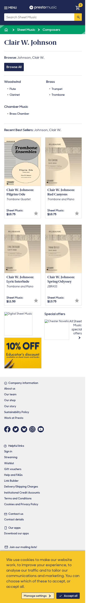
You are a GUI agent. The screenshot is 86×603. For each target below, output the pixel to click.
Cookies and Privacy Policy (21, 504)
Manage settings (35, 596)
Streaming (10, 457)
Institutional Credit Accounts (22, 492)
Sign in (8, 451)
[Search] (78, 17)
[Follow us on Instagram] (33, 429)
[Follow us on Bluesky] (25, 429)
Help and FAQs (13, 475)
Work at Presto (13, 418)
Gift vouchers (12, 469)
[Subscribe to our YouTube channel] (42, 429)
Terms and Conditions (18, 498)
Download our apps (16, 533)
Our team (10, 394)
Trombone (58, 95)
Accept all (70, 596)
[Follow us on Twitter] (17, 429)
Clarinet (15, 95)
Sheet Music (25, 29)
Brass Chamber (19, 113)
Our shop (10, 400)
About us (9, 388)
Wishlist (9, 463)
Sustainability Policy (16, 412)
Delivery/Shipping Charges (21, 486)
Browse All (14, 67)
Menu (12, 8)
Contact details (14, 519)
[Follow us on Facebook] (8, 429)
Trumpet (57, 89)
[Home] (6, 29)
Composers (51, 29)
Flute (13, 89)
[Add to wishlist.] (36, 213)
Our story (10, 406)
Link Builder (11, 481)
